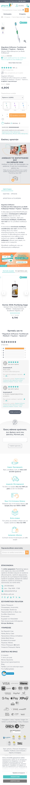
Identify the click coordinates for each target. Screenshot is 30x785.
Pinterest (13, 597)
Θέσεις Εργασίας (7, 659)
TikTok (8, 597)
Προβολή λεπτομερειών (19, 772)
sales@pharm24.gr (10, 591)
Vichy (20, 721)
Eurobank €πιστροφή (8, 640)
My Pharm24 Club (7, 631)
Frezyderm (5, 719)
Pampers (25, 721)
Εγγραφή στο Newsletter (9, 618)
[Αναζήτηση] (27, 10)
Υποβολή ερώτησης (15, 445)
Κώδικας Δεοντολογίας (17, 750)
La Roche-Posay (12, 721)
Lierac (12, 719)
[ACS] (23, 714)
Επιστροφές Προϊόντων (9, 609)
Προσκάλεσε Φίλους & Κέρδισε (11, 636)
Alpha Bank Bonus (7, 638)
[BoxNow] (7, 714)
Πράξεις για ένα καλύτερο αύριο (12, 666)
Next (28, 105)
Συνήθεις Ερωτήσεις (8, 614)
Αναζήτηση (27, 552)
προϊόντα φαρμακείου (19, 575)
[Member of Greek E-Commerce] (9, 726)
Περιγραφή (7, 189)
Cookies (6, 750)
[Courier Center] (15, 714)
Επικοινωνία (5, 616)
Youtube (11, 597)
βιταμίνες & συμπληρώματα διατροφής (14, 576)
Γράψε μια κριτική (15, 412)
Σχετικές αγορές (8, 271)
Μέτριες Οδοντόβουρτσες (20, 133)
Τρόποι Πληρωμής (7, 605)
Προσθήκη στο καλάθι (18, 115)
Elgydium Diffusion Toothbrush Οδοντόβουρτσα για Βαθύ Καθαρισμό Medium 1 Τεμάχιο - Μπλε (14, 380)
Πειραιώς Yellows (7, 642)
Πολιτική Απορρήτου (19, 749)
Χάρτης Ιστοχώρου (15, 752)
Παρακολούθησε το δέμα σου (11, 612)
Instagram (5, 597)
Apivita (17, 719)
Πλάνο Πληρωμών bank (10, 645)
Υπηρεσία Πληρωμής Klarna (10, 647)
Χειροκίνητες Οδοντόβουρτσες (11, 132)
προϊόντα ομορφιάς (7, 578)
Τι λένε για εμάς (6, 657)
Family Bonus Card (7, 633)
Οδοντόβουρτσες (7, 133)
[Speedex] (23, 709)
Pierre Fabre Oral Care (15, 62)
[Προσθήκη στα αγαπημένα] (2, 119)
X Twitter (16, 597)
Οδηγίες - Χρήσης (10, 194)
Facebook (2, 597)
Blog (2, 664)
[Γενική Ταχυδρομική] (14, 709)
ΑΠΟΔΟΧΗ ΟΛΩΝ (15, 776)
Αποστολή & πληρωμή (12, 198)
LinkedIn (19, 597)
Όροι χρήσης (7, 749)
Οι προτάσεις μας (21, 271)
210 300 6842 (9, 586)
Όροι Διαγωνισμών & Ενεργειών (12, 621)
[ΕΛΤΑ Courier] (6, 709)
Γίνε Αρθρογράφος (7, 669)
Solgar (23, 719)
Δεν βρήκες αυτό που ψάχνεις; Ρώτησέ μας (15, 433)
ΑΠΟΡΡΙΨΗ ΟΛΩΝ (15, 781)
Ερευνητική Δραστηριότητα (10, 662)
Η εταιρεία (4, 655)
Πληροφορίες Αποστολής (9, 607)
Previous (1, 105)
